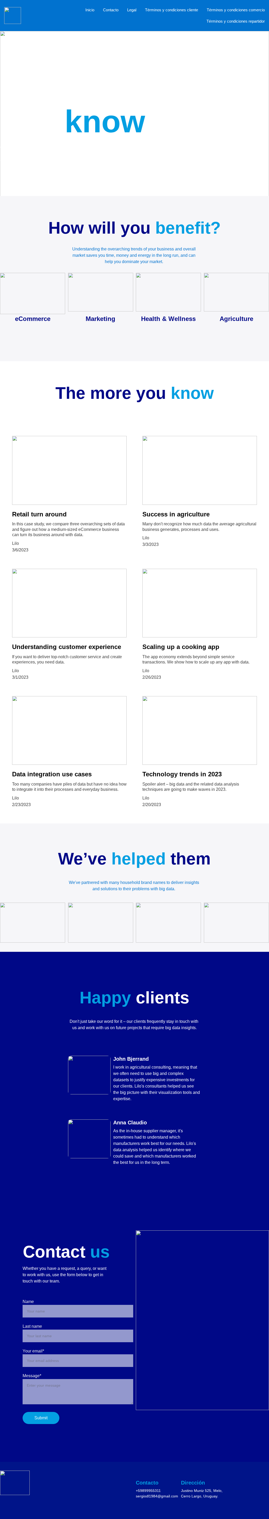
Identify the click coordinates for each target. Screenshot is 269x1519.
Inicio (89, 10)
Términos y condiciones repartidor (235, 21)
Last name (32, 1326)
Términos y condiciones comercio (236, 10)
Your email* (33, 1351)
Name (28, 1301)
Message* (32, 1376)
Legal (131, 10)
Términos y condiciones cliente (171, 10)
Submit (41, 1418)
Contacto (110, 10)
